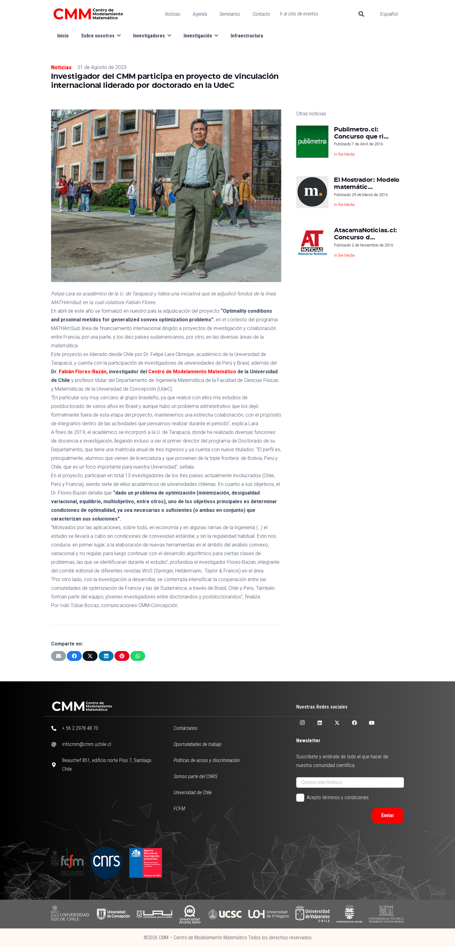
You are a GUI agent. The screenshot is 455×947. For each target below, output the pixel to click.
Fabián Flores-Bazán (82, 372)
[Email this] (58, 656)
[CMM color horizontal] (88, 14)
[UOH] (268, 914)
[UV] (312, 914)
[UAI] (154, 914)
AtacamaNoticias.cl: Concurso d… (365, 233)
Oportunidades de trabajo (198, 744)
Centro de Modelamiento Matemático (192, 372)
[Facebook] (354, 723)
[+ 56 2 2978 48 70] (56, 728)
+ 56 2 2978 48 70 (80, 728)
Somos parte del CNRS (195, 776)
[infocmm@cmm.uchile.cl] (56, 744)
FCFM (179, 809)
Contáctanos (185, 728)
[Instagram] (302, 723)
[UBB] (349, 914)
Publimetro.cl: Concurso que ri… (361, 132)
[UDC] (113, 914)
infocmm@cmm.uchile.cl (86, 744)
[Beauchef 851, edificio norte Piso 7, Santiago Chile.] (56, 764)
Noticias (61, 67)
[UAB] (190, 914)
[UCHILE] (70, 914)
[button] (361, 14)
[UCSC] (224, 914)
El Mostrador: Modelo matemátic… (367, 183)
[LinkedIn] (320, 723)
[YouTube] (372, 723)
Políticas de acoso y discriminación (207, 760)
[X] (337, 723)
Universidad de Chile (193, 792)
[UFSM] (386, 914)
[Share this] (74, 656)
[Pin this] (122, 656)
